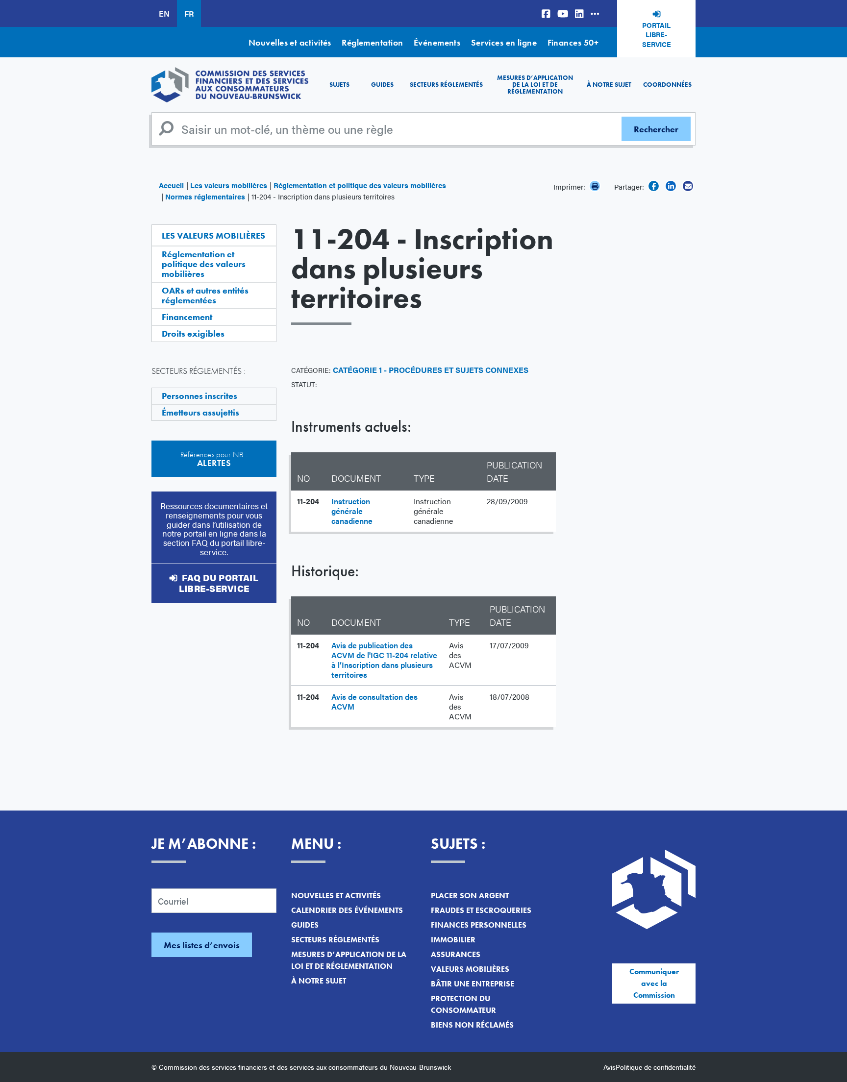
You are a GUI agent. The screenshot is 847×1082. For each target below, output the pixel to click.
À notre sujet (609, 84)
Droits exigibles (193, 333)
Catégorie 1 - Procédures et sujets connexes (430, 369)
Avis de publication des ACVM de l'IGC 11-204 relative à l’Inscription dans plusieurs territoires (384, 659)
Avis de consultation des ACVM (374, 701)
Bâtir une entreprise (472, 984)
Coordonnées (667, 84)
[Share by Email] (688, 186)
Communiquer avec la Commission (654, 983)
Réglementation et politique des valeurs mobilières (360, 185)
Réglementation (372, 42)
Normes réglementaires (205, 196)
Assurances (455, 954)
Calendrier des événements (347, 910)
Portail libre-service (656, 34)
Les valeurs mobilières (228, 185)
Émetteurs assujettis (200, 412)
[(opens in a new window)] (546, 13)
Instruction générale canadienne (352, 510)
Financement (187, 316)
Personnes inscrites (199, 395)
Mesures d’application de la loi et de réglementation (535, 85)
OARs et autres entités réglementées (205, 295)
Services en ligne (504, 42)
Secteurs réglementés (446, 84)
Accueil (171, 185)
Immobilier (453, 939)
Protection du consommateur (463, 1004)
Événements (437, 42)
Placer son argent (470, 895)
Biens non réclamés (472, 1025)
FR (189, 13)
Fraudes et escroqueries (481, 910)
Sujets (339, 84)
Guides (382, 84)
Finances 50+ (573, 42)
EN (164, 13)
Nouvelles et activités (290, 42)
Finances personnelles (478, 925)
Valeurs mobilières (470, 969)
